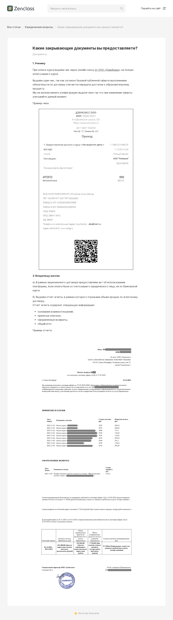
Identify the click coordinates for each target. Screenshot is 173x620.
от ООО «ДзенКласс (107, 69)
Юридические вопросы (39, 27)
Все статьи (14, 27)
